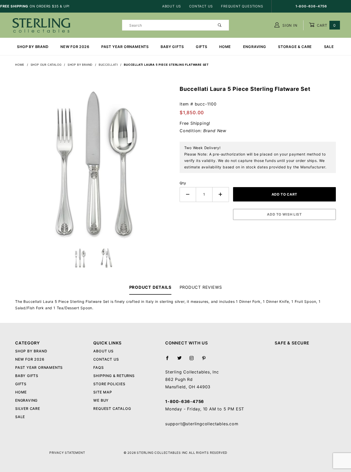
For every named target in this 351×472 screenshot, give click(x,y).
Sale (329, 46)
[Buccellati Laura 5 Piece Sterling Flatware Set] (93, 166)
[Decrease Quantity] (188, 194)
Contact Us (201, 6)
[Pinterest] (206, 360)
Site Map (102, 392)
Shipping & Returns (113, 375)
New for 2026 (74, 46)
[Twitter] (181, 360)
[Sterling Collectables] (41, 25)
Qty (183, 183)
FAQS (98, 367)
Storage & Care (295, 46)
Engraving (254, 46)
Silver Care (27, 408)
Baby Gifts (172, 46)
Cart (326, 25)
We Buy (101, 400)
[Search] (220, 25)
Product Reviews (201, 287)
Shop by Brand (32, 46)
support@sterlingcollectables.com (201, 423)
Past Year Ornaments (125, 46)
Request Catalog (112, 408)
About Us (171, 6)
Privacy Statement (67, 453)
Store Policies (109, 384)
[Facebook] (169, 360)
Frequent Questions (242, 6)
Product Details (150, 287)
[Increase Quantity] (221, 194)
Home (225, 46)
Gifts (201, 46)
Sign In (289, 25)
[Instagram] (193, 360)
